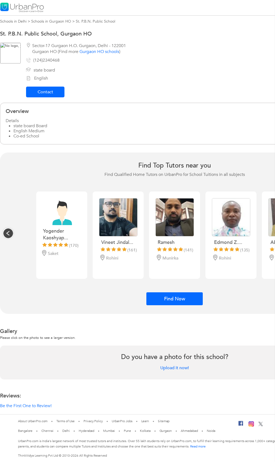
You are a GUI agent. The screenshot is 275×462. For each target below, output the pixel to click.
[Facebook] (241, 425)
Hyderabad (86, 431)
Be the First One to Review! (26, 406)
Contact (45, 92)
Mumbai (109, 431)
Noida (211, 431)
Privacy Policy (93, 421)
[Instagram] (251, 426)
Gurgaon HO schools (99, 52)
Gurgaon (166, 431)
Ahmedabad (189, 431)
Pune (127, 431)
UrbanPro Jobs (122, 421)
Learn (145, 421)
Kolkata (145, 431)
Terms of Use (65, 421)
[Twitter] (260, 425)
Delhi (66, 431)
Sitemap (163, 421)
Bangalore (25, 431)
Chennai (47, 431)
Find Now (174, 299)
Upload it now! (174, 368)
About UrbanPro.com (33, 421)
